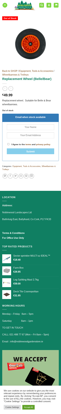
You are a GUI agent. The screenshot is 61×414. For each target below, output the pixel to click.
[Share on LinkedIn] (31, 176)
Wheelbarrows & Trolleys (15, 74)
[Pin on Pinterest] (26, 176)
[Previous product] (10, 88)
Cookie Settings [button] (12, 407)
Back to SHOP (9, 71)
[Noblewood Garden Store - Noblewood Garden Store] (24, 5)
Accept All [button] (28, 407)
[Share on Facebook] (10, 176)
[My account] (48, 5)
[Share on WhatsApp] (5, 176)
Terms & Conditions (13, 233)
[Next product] (5, 88)
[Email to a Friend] (21, 176)
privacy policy (43, 144)
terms (28, 144)
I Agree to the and (30, 144)
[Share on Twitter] (15, 176)
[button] (5, 5)
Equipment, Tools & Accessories (36, 71)
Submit (30, 151)
